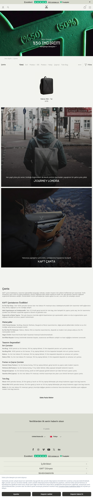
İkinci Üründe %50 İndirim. (43, 2)
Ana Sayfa (8, 58)
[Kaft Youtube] (49, 449)
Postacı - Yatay (46, 65)
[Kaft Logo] (46, 6)
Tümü (21, 65)
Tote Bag (64, 65)
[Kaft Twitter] (54, 449)
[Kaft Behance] (59, 449)
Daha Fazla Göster (46, 398)
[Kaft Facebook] (33, 449)
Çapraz (57, 65)
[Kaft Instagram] (38, 449)
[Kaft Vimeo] (43, 449)
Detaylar (56, 2)
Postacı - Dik (34, 65)
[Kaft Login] (3, 7)
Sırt (26, 65)
